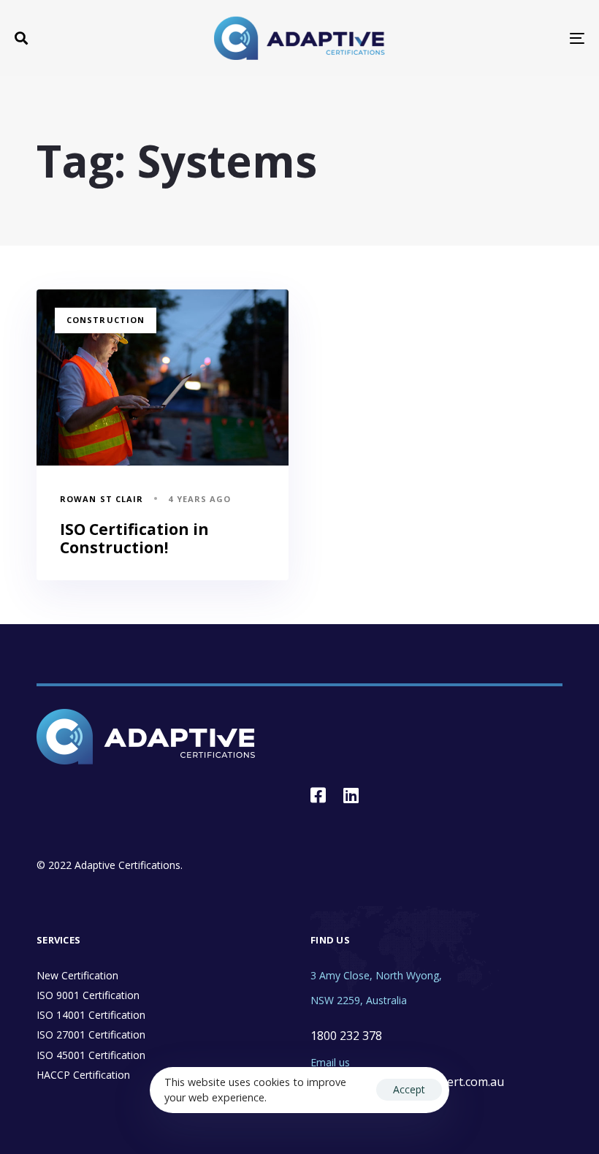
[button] (21, 38)
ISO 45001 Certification (91, 1055)
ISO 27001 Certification (91, 1034)
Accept (409, 1089)
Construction (105, 319)
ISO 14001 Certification (91, 1015)
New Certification (77, 975)
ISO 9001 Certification (88, 995)
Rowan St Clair (101, 498)
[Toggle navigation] (489, 38)
